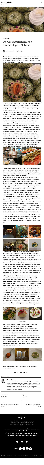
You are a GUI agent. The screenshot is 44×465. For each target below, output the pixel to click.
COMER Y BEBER (35, 429)
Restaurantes (6, 38)
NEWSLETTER (34, 433)
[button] (41, 2)
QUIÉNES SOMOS (9, 433)
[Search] (38, 2)
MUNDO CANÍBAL (25, 429)
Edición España (2, 5)
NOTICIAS (6, 429)
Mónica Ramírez (11, 379)
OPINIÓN (19, 430)
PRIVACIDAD (34, 455)
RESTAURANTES (15, 429)
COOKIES (40, 455)
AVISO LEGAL (28, 455)
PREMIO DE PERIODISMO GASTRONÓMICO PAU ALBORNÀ (22, 436)
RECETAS (24, 430)
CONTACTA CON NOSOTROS (22, 433)
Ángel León (25, 396)
